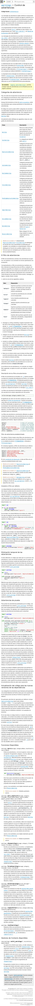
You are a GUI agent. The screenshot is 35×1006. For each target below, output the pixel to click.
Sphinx (28, 1004)
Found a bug (29, 1003)
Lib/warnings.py (14, 11)
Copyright (11, 988)
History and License (18, 995)
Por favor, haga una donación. (26, 1000)
